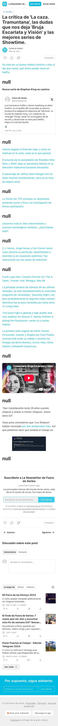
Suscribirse (35, 4)
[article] (29, 601)
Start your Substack (19, 713)
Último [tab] (20, 587)
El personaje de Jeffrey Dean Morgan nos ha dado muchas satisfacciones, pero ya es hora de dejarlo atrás (28, 178)
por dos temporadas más (36, 426)
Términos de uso (34, 506)
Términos (41, 703)
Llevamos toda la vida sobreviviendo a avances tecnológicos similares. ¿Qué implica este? (27, 227)
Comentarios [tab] (10, 552)
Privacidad (31, 703)
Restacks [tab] (23, 552)
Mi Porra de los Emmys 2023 (19, 595)
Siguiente (46, 532)
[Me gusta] (5, 58)
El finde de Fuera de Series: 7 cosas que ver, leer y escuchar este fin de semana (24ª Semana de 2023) (21, 619)
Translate (8, 12)
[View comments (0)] (12, 58)
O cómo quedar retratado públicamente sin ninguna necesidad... (21, 600)
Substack (14, 720)
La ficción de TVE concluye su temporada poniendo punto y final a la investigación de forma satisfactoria (26, 202)
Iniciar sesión (49, 4)
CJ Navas (22, 605)
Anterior (11, 532)
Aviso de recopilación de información (29, 509)
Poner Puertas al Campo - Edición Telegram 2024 (22, 645)
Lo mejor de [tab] (9, 587)
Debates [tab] (30, 587)
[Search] (53, 587)
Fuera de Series (16, 49)
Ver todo (9, 666)
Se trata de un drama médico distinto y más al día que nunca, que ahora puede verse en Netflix (28, 68)
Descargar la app (43, 713)
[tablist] (15, 552)
